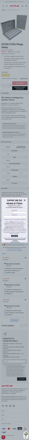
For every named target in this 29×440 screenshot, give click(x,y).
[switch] (26, 438)
